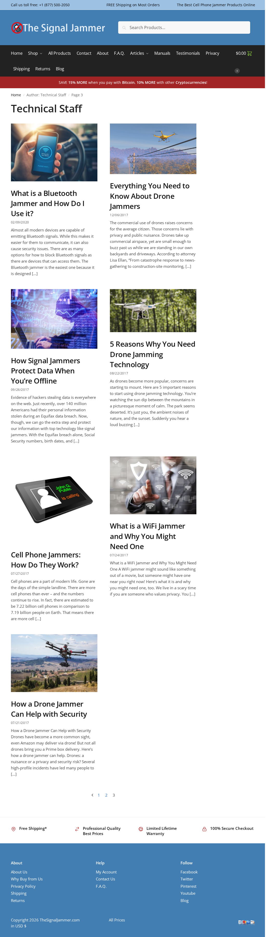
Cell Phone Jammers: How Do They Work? (46, 560)
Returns (18, 900)
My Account (106, 871)
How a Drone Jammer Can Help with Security (49, 709)
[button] (245, 61)
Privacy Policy (23, 886)
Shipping (18, 893)
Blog (185, 900)
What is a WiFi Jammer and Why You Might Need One (147, 536)
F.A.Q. (101, 886)
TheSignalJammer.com (60, 919)
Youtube (188, 893)
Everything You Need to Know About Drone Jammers (149, 196)
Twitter (187, 878)
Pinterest (188, 886)
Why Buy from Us (27, 878)
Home (16, 95)
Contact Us (105, 878)
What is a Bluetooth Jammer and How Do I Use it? (48, 203)
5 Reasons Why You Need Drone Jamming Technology (152, 354)
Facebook (189, 871)
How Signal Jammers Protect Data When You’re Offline (45, 370)
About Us (19, 871)
